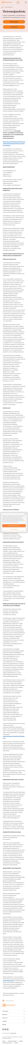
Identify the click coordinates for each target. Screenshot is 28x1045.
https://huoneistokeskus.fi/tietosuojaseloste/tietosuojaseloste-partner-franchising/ (14, 143)
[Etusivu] (2, 7)
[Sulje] (25, 514)
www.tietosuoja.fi (8, 980)
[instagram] (5, 1029)
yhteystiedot (13, 1033)
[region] (14, 522)
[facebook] (3, 1029)
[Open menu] (24, 2)
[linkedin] (7, 1029)
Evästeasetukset (14, 529)
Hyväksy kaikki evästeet (14, 525)
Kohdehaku (18, 2)
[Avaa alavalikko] (24, 1011)
